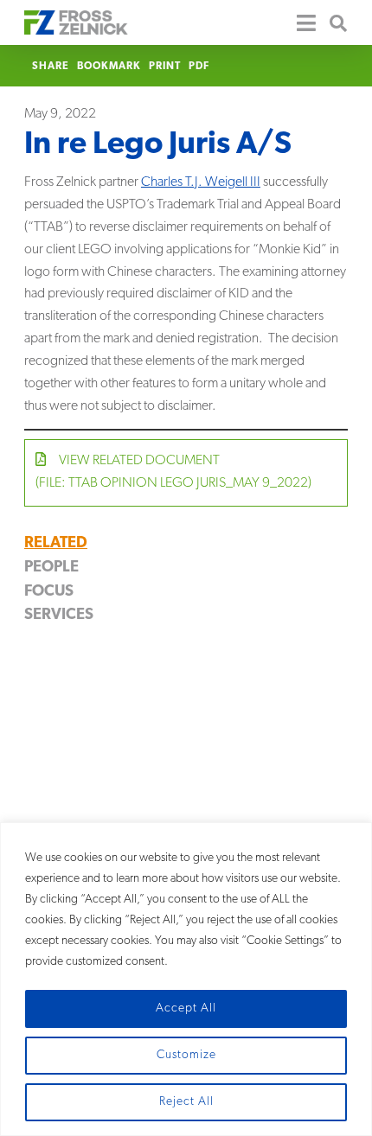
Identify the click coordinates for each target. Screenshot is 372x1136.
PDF (199, 66)
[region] (186, 979)
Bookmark (109, 66)
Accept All (186, 1008)
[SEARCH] (332, 23)
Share (50, 66)
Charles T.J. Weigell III (200, 182)
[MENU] (298, 22)
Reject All (186, 1101)
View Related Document (173, 472)
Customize (186, 1055)
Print (165, 66)
